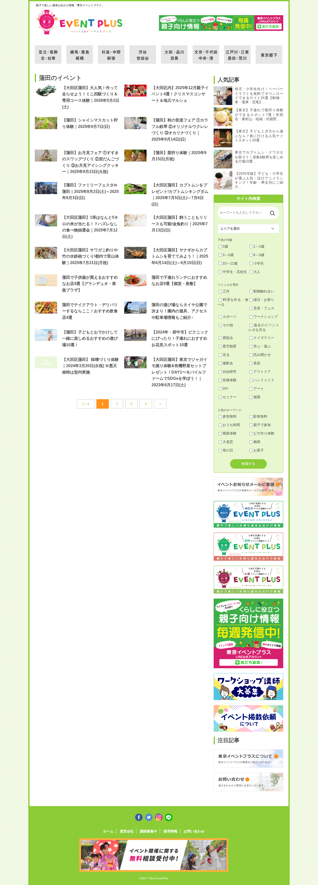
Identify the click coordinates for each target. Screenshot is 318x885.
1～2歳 (258, 246)
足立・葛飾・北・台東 (48, 51)
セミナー (230, 397)
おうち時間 (231, 425)
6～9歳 (258, 255)
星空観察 (230, 346)
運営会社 (127, 831)
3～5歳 (228, 255)
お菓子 (258, 450)
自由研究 (230, 372)
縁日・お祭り (263, 300)
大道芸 (228, 442)
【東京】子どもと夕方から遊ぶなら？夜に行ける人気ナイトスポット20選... (259, 135)
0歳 (225, 246)
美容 (256, 363)
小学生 (258, 263)
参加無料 (230, 416)
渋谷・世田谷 (142, 51)
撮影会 (228, 363)
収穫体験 (230, 380)
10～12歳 (230, 263)
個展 (256, 397)
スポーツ (230, 317)
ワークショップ (265, 317)
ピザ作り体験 (263, 433)
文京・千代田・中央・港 (206, 51)
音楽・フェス (263, 308)
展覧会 (228, 338)
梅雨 (256, 442)
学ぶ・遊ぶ (262, 346)
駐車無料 (260, 416)
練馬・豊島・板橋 (79, 51)
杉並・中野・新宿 (111, 51)
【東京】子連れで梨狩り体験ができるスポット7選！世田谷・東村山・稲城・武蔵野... (259, 114)
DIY (225, 388)
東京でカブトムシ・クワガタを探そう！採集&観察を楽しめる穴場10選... (259, 156)
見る (226, 355)
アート (258, 388)
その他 (228, 325)
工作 (226, 291)
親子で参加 (262, 425)
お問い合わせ (194, 831)
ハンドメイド (263, 380)
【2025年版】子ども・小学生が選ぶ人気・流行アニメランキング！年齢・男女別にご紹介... (259, 180)
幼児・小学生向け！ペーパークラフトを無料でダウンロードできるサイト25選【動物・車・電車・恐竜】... (259, 95)
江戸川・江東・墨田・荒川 (237, 51)
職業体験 (230, 433)
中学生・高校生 (235, 272)
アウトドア (262, 372)
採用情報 (170, 831)
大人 (256, 272)
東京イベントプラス (79, 21)
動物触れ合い (263, 291)
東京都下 (269, 51)
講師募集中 (148, 831)
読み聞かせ (262, 355)
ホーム (108, 831)
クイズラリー (263, 338)
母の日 (228, 450)
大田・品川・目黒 (174, 51)
